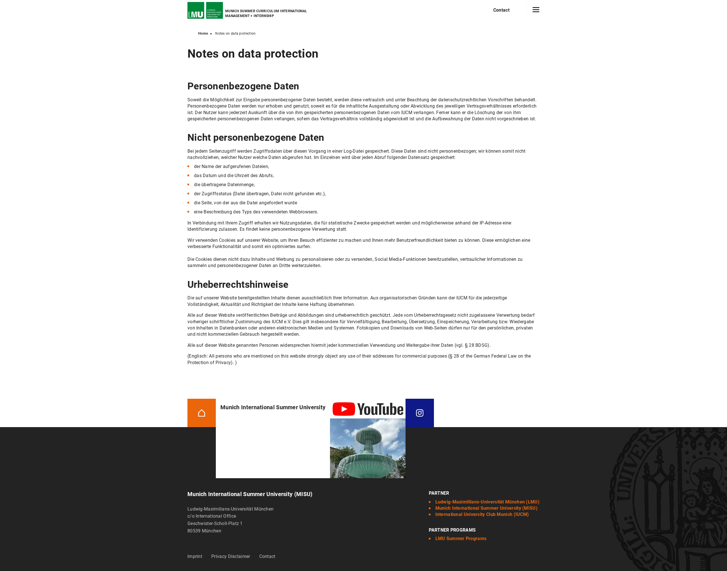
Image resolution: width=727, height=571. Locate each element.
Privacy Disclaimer (230, 556)
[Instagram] (419, 412)
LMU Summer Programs (461, 538)
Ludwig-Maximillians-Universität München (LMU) (487, 502)
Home (203, 33)
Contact (501, 10)
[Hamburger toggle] (536, 10)
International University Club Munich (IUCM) (482, 514)
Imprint (194, 556)
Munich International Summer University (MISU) (486, 508)
